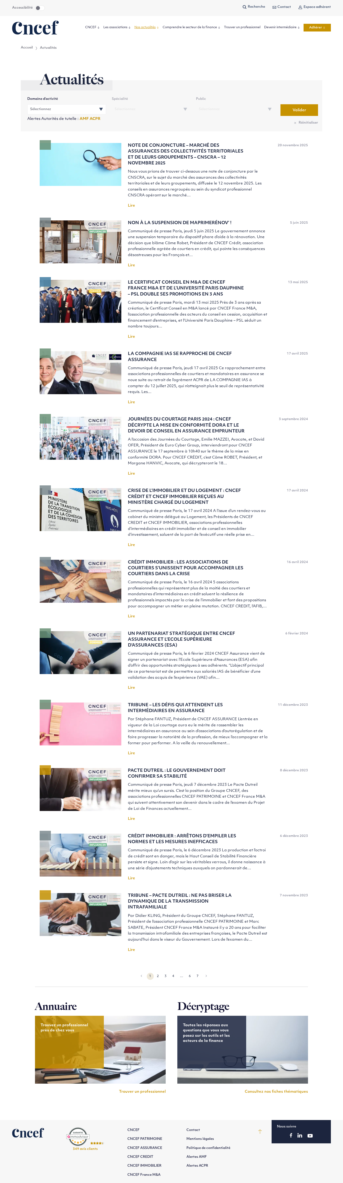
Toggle (40, 8)
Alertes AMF (196, 1157)
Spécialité (120, 99)
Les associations (115, 27)
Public (201, 99)
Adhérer (315, 27)
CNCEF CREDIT (140, 1157)
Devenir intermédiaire (280, 27)
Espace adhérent (317, 7)
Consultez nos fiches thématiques (276, 1092)
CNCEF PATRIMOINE (144, 1139)
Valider (299, 110)
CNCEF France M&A (144, 1175)
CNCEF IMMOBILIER (144, 1166)
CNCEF (90, 27)
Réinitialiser (308, 123)
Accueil (27, 47)
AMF (85, 119)
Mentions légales (200, 1139)
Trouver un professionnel (242, 27)
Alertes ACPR (197, 1166)
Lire (131, 206)
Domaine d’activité (42, 99)
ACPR (95, 119)
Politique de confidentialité (208, 1148)
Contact (284, 7)
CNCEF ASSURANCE (144, 1148)
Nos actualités (145, 27)
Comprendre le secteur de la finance (190, 27)
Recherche (256, 7)
